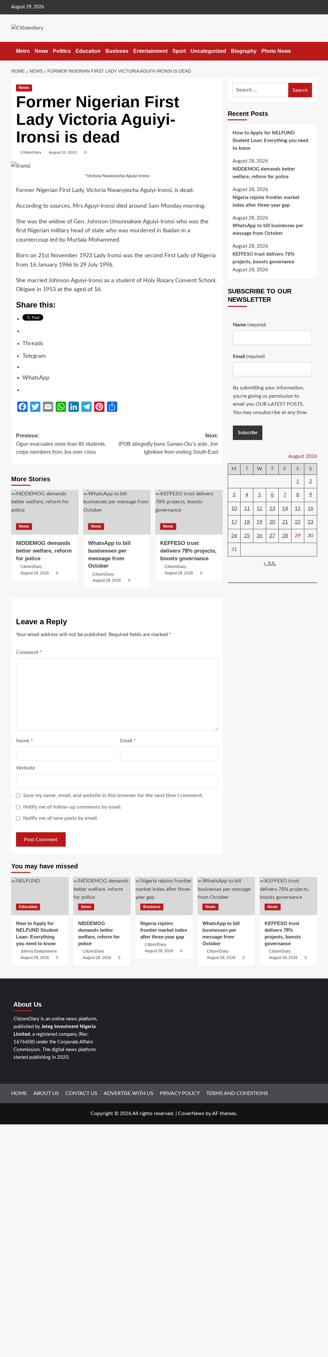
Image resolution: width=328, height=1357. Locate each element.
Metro (23, 51)
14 (285, 508)
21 (285, 521)
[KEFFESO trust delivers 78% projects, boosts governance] (189, 512)
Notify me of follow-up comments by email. (72, 807)
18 (247, 521)
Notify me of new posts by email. (60, 818)
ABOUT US (46, 1093)
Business (116, 51)
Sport (179, 51)
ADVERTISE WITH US (128, 1093)
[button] (313, 51)
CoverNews (191, 1113)
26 (259, 535)
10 (234, 508)
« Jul (270, 563)
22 (297, 521)
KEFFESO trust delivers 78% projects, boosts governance (263, 258)
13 (272, 508)
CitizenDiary (31, 152)
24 (234, 535)
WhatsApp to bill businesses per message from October (268, 229)
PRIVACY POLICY (180, 1093)
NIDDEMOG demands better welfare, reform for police (44, 551)
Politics (62, 51)
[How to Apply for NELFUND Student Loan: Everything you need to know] (40, 896)
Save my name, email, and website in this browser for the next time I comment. (113, 795)
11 (247, 508)
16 (310, 508)
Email (128, 740)
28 (285, 535)
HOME (19, 1093)
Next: (168, 444)
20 (272, 521)
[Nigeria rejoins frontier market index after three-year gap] (164, 896)
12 (259, 508)
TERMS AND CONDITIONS (237, 1093)
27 (272, 535)
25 (247, 535)
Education (88, 51)
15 (297, 508)
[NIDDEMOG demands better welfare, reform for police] (44, 512)
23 (310, 521)
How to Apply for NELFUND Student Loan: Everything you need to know (270, 141)
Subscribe (247, 433)
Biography (244, 51)
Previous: (61, 444)
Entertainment (150, 51)
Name (24, 740)
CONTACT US (81, 1093)
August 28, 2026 (34, 573)
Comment (29, 652)
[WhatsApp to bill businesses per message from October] (117, 512)
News (41, 51)
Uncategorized (208, 51)
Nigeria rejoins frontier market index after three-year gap (266, 201)
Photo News (276, 51)
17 (234, 521)
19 (259, 521)
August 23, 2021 (63, 152)
